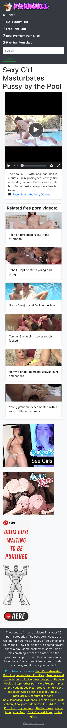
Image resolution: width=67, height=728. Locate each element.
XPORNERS (50, 704)
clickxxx (42, 691)
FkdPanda (30, 700)
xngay (54, 691)
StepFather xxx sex (49, 687)
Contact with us (33, 723)
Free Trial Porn (15, 28)
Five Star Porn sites (18, 42)
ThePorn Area (44, 708)
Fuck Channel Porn (39, 712)
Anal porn (21, 704)
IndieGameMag (12, 700)
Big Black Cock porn (21, 691)
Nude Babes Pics (23, 687)
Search (9, 58)
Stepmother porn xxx (29, 683)
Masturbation (29, 194)
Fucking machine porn (38, 679)
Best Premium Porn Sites (22, 35)
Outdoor (46, 194)
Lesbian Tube (47, 700)
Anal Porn (19, 712)
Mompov (35, 704)
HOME (10, 15)
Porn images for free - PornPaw (23, 675)
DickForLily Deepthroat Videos (33, 696)
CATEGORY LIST (17, 22)
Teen (16, 194)
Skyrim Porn (26, 708)
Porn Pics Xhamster (48, 671)
